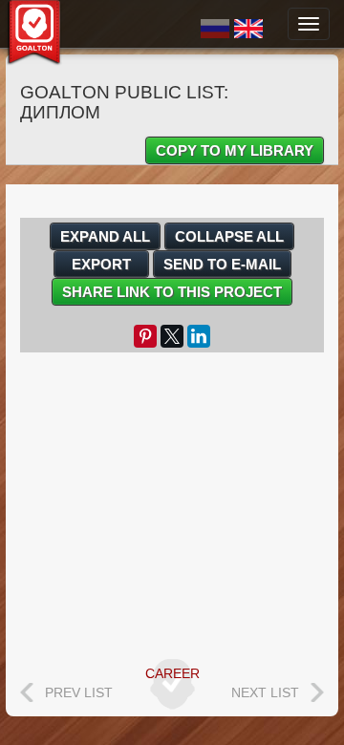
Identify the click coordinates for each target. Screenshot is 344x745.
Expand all (105, 236)
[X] (172, 336)
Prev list (79, 692)
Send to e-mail (222, 264)
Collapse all (229, 236)
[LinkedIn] (198, 336)
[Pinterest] (145, 336)
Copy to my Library (234, 150)
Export (101, 264)
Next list (265, 692)
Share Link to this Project (172, 292)
